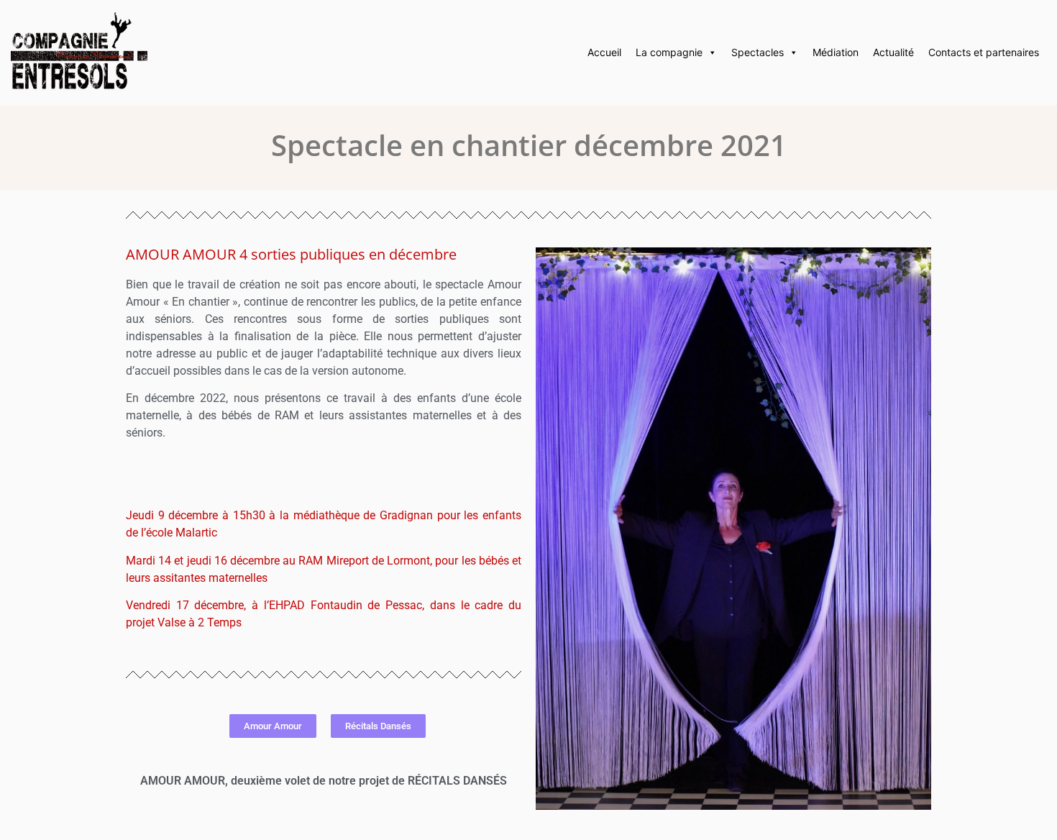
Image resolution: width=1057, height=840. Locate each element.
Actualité (893, 52)
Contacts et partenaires (983, 52)
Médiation (836, 52)
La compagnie (669, 52)
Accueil (604, 52)
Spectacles (757, 52)
